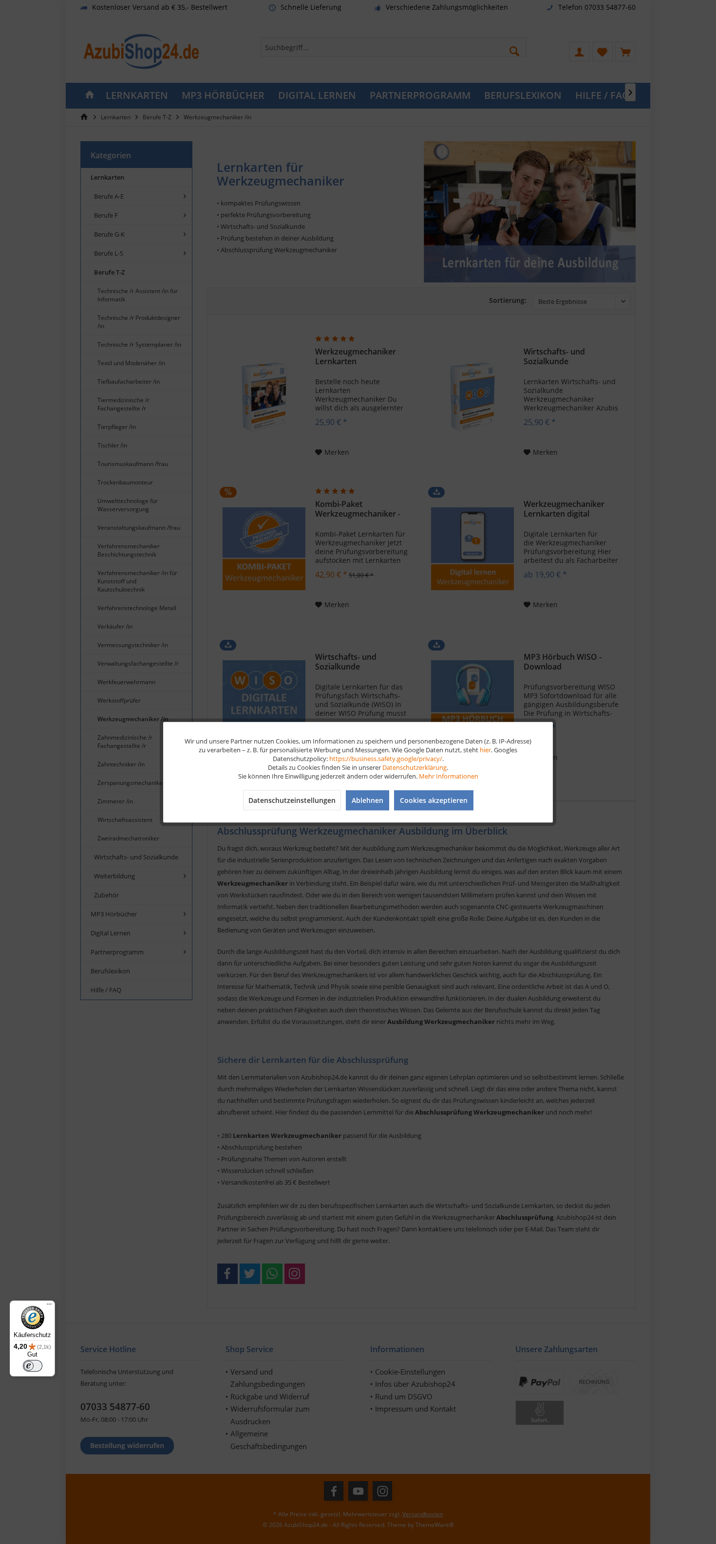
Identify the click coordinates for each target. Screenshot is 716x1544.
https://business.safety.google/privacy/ (385, 758)
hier (485, 749)
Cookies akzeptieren (434, 799)
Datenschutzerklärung (414, 767)
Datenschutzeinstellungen (292, 799)
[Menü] (49, 1306)
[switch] (32, 1366)
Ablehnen (367, 799)
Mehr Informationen (448, 775)
